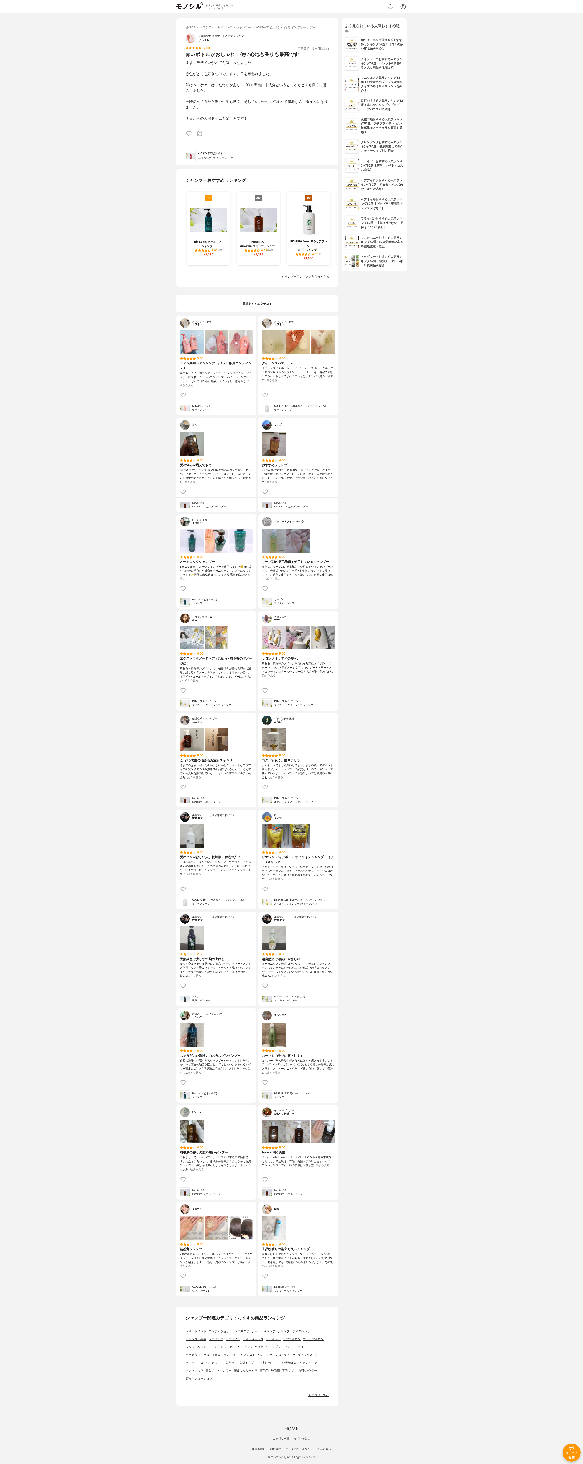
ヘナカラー (224, 1370)
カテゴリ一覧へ (318, 1395)
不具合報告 (324, 1449)
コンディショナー (220, 1331)
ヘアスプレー (275, 1347)
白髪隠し (243, 1363)
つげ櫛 (259, 1347)
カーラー (274, 1363)
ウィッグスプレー (309, 1355)
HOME (291, 1428)
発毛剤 (275, 1370)
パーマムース (194, 1363)
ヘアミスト (247, 1355)
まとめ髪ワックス (197, 1355)
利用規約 (275, 1449)
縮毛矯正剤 (289, 1363)
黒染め (210, 1370)
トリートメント (196, 1331)
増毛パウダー (308, 1370)
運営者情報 (259, 1449)
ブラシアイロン (313, 1339)
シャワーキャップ (263, 1331)
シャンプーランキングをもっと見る (305, 276)
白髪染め (229, 1363)
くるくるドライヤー (222, 1347)
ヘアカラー (213, 1363)
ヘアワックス (295, 1347)
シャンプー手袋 (196, 1339)
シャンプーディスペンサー (295, 1331)
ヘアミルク (216, 1339)
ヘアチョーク (308, 1363)
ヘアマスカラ (194, 1370)
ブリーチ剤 (258, 1363)
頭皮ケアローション (199, 1378)
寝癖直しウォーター (225, 1355)
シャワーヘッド (196, 1347)
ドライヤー (273, 1339)
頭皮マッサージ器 (246, 1370)
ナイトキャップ (253, 1339)
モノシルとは (302, 1438)
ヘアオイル (233, 1339)
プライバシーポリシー (299, 1449)
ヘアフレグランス (269, 1355)
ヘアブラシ (245, 1347)
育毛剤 (264, 1370)
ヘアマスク (242, 1331)
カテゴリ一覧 (281, 1438)
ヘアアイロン (292, 1339)
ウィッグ (289, 1355)
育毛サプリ (289, 1370)
